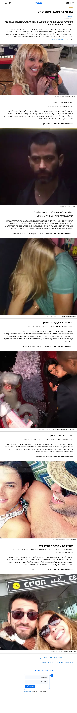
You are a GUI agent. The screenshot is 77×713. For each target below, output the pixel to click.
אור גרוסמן (70, 662)
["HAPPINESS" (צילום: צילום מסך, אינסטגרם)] (38, 501)
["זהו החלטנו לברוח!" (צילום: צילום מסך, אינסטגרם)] (38, 614)
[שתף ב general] (6, 3)
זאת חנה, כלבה (58, 39)
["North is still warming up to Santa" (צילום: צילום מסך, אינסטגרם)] (38, 391)
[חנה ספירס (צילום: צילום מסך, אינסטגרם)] (38, 71)
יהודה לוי (51, 662)
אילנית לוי (57, 662)
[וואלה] (38, 3)
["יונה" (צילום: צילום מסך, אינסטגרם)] (38, 168)
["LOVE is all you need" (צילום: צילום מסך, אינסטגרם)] (38, 278)
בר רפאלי (63, 662)
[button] (67, 3)
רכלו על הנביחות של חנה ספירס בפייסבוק (56, 658)
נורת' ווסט (45, 662)
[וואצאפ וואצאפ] (10, 3)
